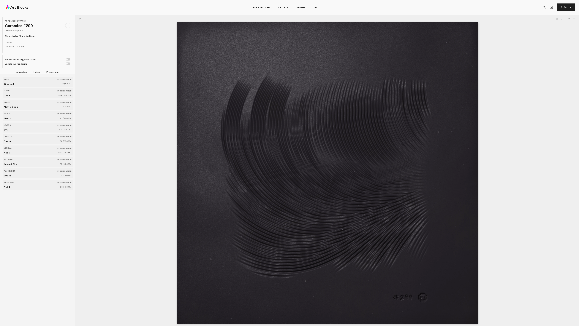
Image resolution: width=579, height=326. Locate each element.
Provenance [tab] (52, 71)
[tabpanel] (37, 200)
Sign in (566, 7)
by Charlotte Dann (20, 36)
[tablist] (37, 72)
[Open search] (544, 7)
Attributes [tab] (21, 71)
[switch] (68, 59)
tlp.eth (19, 30)
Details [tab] (36, 71)
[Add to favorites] (67, 25)
